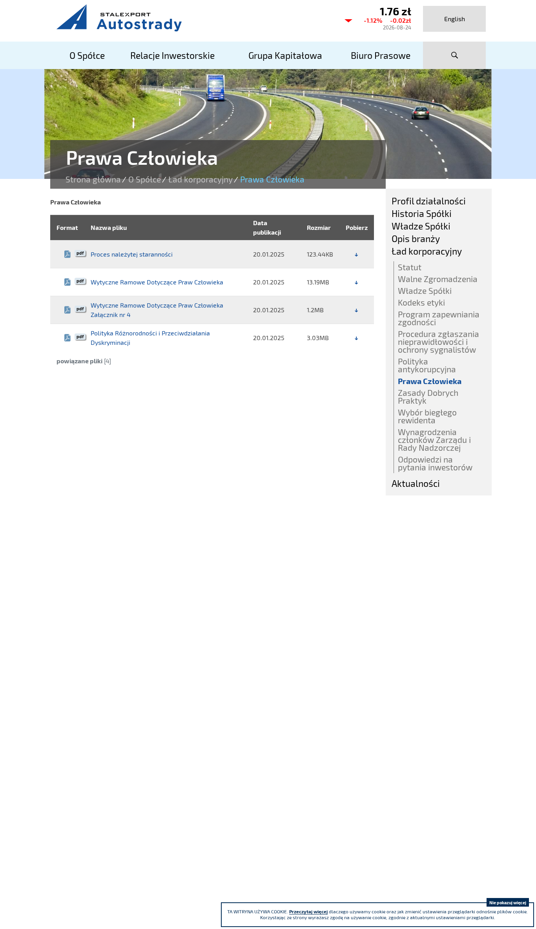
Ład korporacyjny (200, 179)
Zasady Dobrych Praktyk (428, 396)
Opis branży (416, 238)
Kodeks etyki (421, 302)
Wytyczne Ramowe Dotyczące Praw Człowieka (157, 282)
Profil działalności (429, 200)
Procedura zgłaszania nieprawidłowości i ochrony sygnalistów (438, 341)
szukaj (454, 55)
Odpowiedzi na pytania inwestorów (435, 463)
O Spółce (144, 179)
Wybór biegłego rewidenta (427, 416)
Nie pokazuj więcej (507, 902)
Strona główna (93, 179)
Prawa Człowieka (429, 381)
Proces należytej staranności (132, 254)
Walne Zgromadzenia (438, 279)
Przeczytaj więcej (308, 911)
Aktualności (416, 483)
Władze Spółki (421, 225)
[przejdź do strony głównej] (193, 17)
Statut (409, 267)
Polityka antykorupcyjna (427, 365)
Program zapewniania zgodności (438, 318)
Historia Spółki (422, 213)
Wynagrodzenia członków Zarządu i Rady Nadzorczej (434, 439)
